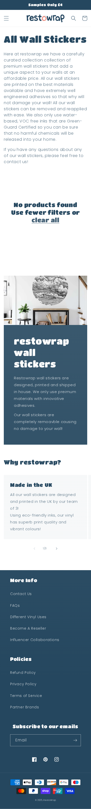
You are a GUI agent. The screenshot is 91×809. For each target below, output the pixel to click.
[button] (6, 18)
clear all (45, 219)
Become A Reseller (28, 628)
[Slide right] (56, 548)
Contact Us (21, 593)
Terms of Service (26, 695)
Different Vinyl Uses (28, 616)
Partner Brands (24, 707)
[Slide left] (34, 548)
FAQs (15, 605)
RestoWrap (49, 800)
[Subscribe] (75, 740)
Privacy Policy (23, 684)
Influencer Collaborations (34, 639)
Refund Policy (23, 672)
